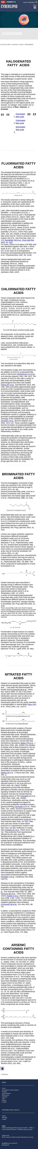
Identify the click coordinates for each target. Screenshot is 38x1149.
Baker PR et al (27, 743)
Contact (4, 1102)
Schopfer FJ (26, 796)
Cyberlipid (9, 7)
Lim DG (24, 783)
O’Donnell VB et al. (19, 690)
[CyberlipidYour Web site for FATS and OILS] (12, 1132)
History (4, 1100)
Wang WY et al (7, 385)
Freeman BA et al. (8, 894)
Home (4, 1088)
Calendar (4, 1097)
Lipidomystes (11, 2)
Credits (4, 1119)
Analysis (4, 1092)
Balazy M (5, 773)
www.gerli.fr (5, 1145)
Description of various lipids (10, 1090)
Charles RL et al (12, 830)
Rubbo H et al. (13, 896)
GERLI (3, 2)
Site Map (4, 1117)
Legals (4, 1116)
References (5, 1095)
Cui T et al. (14, 856)
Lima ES (27, 819)
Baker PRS (32, 704)
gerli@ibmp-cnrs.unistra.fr (9, 1143)
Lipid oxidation (6, 1093)
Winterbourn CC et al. (26, 374)
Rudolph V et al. (7, 877)
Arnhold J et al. (7, 421)
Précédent (5, 1074)
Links (3, 1098)
